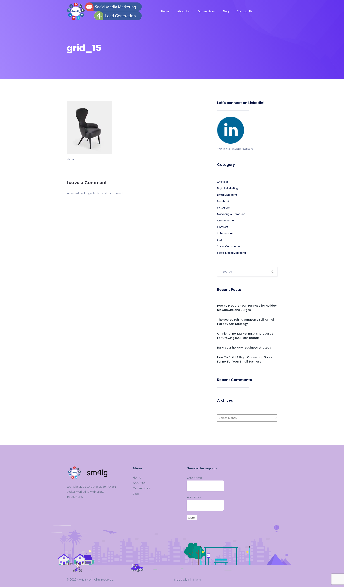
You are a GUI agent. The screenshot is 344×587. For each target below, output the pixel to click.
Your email (194, 497)
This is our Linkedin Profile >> (235, 149)
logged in (90, 193)
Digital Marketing (227, 188)
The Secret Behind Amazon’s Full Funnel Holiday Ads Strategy (245, 322)
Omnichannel (225, 220)
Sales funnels (225, 233)
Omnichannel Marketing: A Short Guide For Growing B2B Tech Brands (245, 336)
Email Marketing (227, 195)
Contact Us (245, 11)
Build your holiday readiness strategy (244, 347)
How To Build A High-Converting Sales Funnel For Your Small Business (244, 359)
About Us (183, 11)
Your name (194, 478)
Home (165, 11)
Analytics (222, 182)
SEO (219, 240)
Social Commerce (228, 246)
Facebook (223, 201)
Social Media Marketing (231, 253)
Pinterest (222, 227)
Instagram (223, 207)
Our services (207, 11)
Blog (226, 11)
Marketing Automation (231, 214)
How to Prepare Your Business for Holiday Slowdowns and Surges (247, 308)
